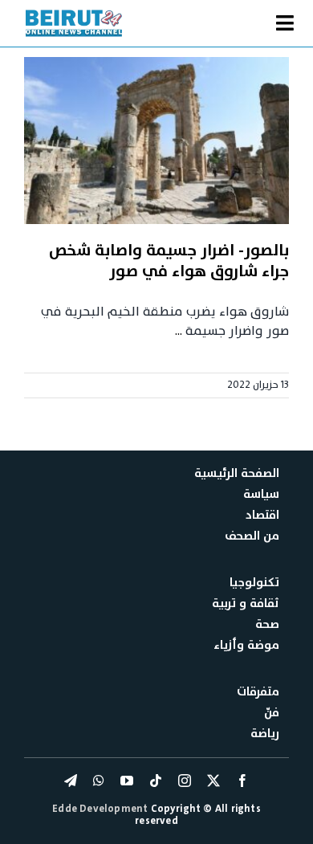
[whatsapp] (98, 780)
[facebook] (242, 780)
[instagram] (184, 780)
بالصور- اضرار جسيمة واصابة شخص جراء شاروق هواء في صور (169, 261)
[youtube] (126, 780)
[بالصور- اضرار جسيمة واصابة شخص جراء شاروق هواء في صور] (156, 140)
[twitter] (213, 780)
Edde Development (101, 808)
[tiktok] (155, 780)
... (178, 330)
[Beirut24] (74, 14)
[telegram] (70, 780)
